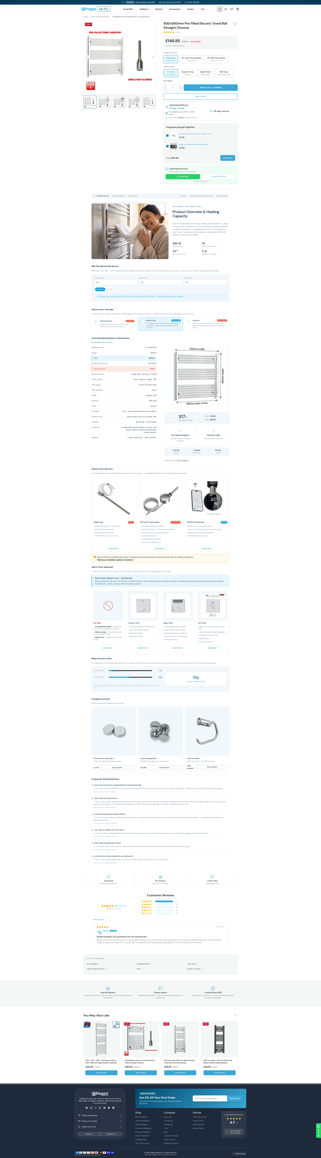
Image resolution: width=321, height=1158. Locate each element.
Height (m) (187, 278)
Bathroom (100, 289)
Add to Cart (228, 158)
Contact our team (194, 969)
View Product (101, 1073)
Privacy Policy (198, 1121)
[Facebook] (87, 1108)
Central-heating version (97, 969)
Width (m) (143, 278)
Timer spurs (192, 964)
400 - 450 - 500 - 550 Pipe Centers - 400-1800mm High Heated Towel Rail (101, 1061)
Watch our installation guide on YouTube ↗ (115, 560)
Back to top (240, 1153)
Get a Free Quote (142, 1143)
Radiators (144, 9)
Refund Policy (198, 1128)
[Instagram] (91, 1108)
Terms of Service (200, 1117)
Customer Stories (171, 1136)
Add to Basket (117, 767)
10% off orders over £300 (140, 2)
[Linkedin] (113, 1108)
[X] (95, 1108)
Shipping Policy (199, 1124)
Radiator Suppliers (171, 1143)
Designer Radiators (142, 1132)
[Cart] (237, 9)
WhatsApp (184, 176)
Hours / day (99, 670)
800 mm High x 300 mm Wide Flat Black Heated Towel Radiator (218, 1061)
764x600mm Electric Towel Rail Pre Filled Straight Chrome (140, 1061)
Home (85, 17)
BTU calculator (93, 964)
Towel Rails (128, 9)
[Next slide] (235, 1015)
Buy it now (201, 96)
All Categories (140, 1139)
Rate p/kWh (99, 677)
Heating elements (144, 964)
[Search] (219, 9)
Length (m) (99, 278)
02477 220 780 (193, 2)
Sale (203, 9)
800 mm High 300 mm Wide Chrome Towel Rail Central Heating (179, 1061)
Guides (190, 9)
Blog (165, 1132)
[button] (86, 57)
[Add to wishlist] (235, 24)
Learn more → (113, 548)
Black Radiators (141, 1117)
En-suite (110, 289)
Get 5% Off (234, 1098)
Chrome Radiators (142, 1121)
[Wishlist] (231, 9)
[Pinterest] (104, 1108)
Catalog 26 (168, 1124)
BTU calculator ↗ (183, 460)
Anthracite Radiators (143, 1128)
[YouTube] (109, 1108)
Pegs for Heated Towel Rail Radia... (194, 144)
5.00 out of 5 (120, 906)
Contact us (111, 1134)
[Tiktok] (100, 1108)
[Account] (225, 9)
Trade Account (170, 1139)
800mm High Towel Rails (100, 17)
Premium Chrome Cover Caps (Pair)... (195, 134)
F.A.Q (166, 1128)
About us (89, 1134)
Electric (158, 9)
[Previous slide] (229, 1015)
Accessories (174, 9)
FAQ (139, 969)
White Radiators (141, 1124)
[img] (102, 927)
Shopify (173, 1155)
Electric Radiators (142, 1136)
